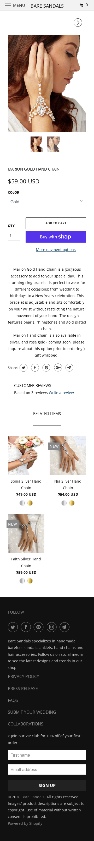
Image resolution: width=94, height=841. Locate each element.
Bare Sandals (32, 796)
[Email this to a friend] (68, 368)
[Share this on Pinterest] (45, 368)
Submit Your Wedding (32, 712)
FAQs (13, 700)
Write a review (61, 392)
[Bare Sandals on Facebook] (27, 627)
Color (13, 192)
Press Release (23, 688)
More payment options (56, 249)
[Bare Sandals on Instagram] (53, 627)
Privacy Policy (23, 676)
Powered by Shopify (25, 823)
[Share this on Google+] (57, 368)
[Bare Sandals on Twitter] (14, 627)
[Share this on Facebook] (34, 368)
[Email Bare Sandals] (66, 627)
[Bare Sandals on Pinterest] (40, 627)
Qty (11, 225)
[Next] (79, 22)
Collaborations (25, 724)
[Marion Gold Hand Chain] (47, 84)
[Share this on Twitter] (22, 368)
